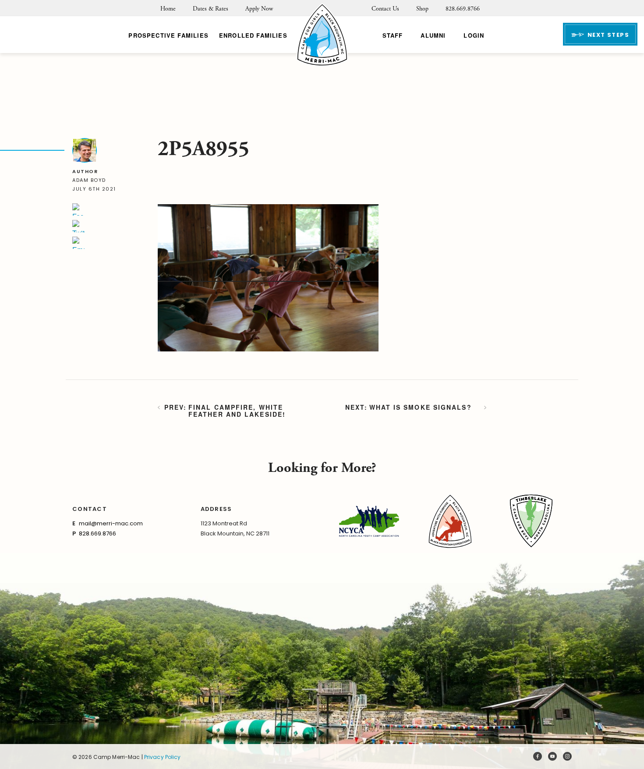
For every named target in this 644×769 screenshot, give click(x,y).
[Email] (78, 243)
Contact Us (385, 9)
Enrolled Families (253, 35)
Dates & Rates (210, 9)
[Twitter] (78, 226)
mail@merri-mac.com (111, 523)
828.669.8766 (463, 9)
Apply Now (259, 9)
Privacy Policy (162, 757)
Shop (422, 9)
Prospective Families (168, 35)
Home (168, 9)
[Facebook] (78, 209)
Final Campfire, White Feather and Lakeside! (237, 411)
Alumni (433, 35)
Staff (392, 35)
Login (474, 35)
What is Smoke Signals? (420, 407)
